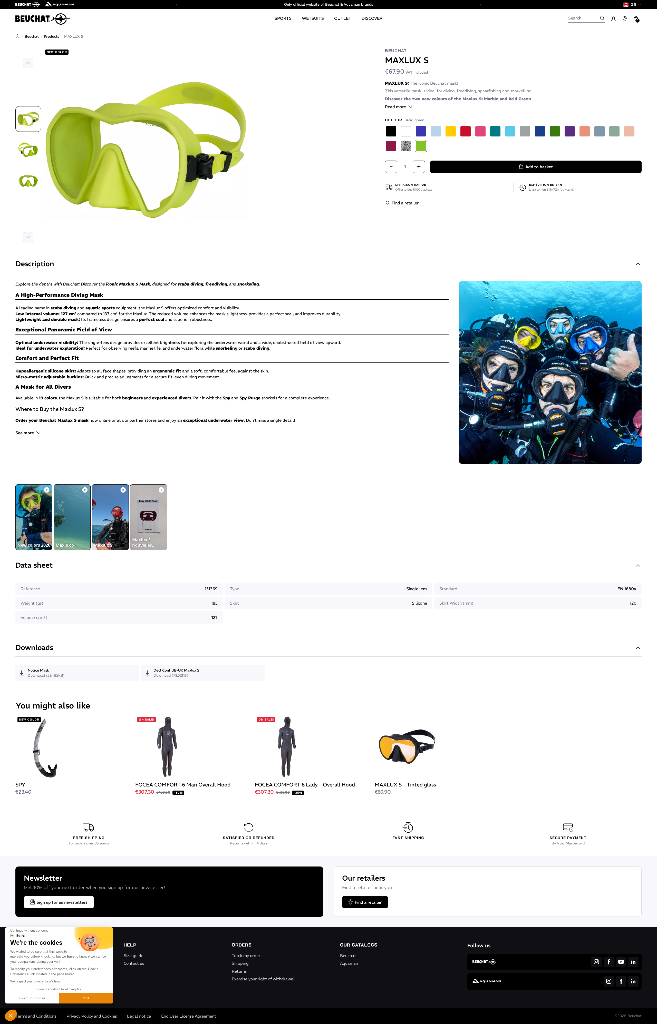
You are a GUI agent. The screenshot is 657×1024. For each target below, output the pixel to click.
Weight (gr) (32, 603)
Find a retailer (405, 202)
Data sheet (34, 566)
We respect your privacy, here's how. (35, 981)
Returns (239, 971)
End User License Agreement (188, 1016)
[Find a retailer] (624, 19)
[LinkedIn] (633, 962)
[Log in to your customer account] (613, 19)
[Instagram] (596, 962)
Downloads (34, 648)
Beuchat (32, 36)
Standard (448, 589)
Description (34, 264)
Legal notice (139, 1016)
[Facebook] (609, 962)
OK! (86, 998)
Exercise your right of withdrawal (263, 978)
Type (234, 589)
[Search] (602, 18)
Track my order (246, 955)
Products (51, 36)
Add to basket (539, 166)
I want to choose (32, 998)
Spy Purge (249, 397)
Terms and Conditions (35, 1016)
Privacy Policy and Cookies (91, 1016)
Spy (226, 397)
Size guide (133, 955)
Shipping (240, 963)
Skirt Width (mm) (456, 603)
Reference (30, 589)
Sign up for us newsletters (62, 902)
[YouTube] (621, 962)
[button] (11, 1015)
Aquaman (349, 963)
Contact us (134, 963)
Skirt (234, 603)
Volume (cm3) (34, 617)
